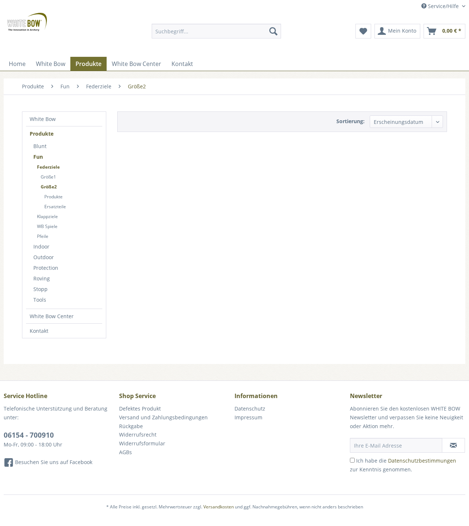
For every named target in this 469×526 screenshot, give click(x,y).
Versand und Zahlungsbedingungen (163, 417)
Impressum (248, 417)
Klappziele (47, 216)
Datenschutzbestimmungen (422, 460)
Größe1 (48, 177)
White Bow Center (52, 316)
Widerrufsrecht (137, 434)
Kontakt (39, 330)
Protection (45, 267)
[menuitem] (216, 31)
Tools (39, 299)
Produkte (41, 133)
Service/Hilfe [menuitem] (443, 6)
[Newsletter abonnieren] (453, 445)
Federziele (48, 167)
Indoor (41, 246)
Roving (41, 278)
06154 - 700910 (29, 435)
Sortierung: (350, 121)
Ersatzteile (55, 206)
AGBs (125, 452)
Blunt (40, 146)
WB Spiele (47, 226)
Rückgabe (131, 426)
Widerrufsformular (142, 443)
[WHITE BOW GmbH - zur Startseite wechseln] (27, 22)
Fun (38, 156)
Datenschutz (249, 408)
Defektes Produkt (140, 408)
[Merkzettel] (363, 31)
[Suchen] (273, 31)
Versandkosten (218, 507)
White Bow (43, 118)
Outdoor (43, 257)
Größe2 (49, 187)
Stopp (40, 289)
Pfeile (42, 236)
